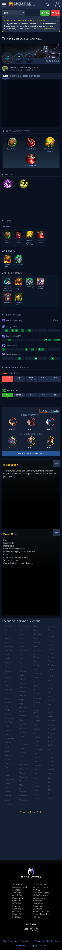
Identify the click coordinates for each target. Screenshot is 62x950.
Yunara (51, 761)
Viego (50, 712)
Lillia (21, 740)
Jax (20, 654)
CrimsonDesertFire (41, 914)
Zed (49, 777)
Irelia (21, 638)
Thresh (51, 653)
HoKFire (36, 917)
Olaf (35, 661)
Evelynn (8, 755)
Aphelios (8, 662)
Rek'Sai (36, 701)
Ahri (6, 630)
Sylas (35, 802)
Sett (35, 753)
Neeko (36, 638)
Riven (35, 724)
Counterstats (18, 892)
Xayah (50, 737)
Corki (7, 726)
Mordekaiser (24, 795)
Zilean (50, 790)
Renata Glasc (36, 711)
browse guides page (46, 28)
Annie (7, 658)
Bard (7, 685)
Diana (7, 734)
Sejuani (36, 741)
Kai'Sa (21, 675)
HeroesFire (17, 914)
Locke (21, 748)
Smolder (37, 786)
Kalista (22, 679)
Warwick (51, 729)
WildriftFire (17, 895)
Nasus (36, 630)
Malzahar (23, 768)
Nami (35, 626)
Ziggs (50, 786)
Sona (35, 790)
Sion (35, 773)
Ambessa (9, 646)
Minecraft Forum (40, 887)
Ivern (21, 642)
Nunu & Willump (37, 655)
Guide (5, 76)
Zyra (50, 798)
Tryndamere (53, 665)
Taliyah (51, 636)
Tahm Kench (50, 631)
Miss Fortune (22, 790)
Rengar (36, 720)
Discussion (15, 76)
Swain (36, 798)
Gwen (7, 799)
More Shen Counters (31, 453)
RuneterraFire (18, 898)
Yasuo (50, 749)
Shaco (36, 757)
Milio (21, 785)
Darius (8, 730)
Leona (21, 736)
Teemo (51, 649)
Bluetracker (38, 900)
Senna (36, 745)
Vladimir (51, 720)
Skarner (36, 781)
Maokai (22, 773)
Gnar (7, 787)
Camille (8, 714)
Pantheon (37, 673)
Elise (7, 751)
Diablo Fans (38, 906)
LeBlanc (22, 728)
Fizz (6, 771)
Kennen (22, 707)
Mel (20, 781)
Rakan (36, 693)
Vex (49, 704)
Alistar (7, 642)
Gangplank (9, 779)
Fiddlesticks (10, 763)
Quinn (36, 689)
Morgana (23, 799)
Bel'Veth (8, 689)
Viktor (50, 716)
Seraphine (37, 749)
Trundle (51, 661)
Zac (49, 773)
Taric (50, 644)
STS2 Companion (41, 911)
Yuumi (50, 765)
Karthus (22, 687)
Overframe (37, 909)
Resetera (16, 906)
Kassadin (23, 691)
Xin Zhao (51, 745)
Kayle (21, 699)
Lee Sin (22, 732)
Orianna (37, 665)
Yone (50, 753)
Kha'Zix (22, 711)
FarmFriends (18, 909)
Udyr (50, 679)
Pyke (35, 681)
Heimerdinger (25, 626)
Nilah (35, 646)
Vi (48, 708)
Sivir (35, 777)
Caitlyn (8, 710)
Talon (50, 640)
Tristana (51, 657)
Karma (22, 683)
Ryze (35, 733)
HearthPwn (38, 903)
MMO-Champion (40, 895)
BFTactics (16, 917)
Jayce (21, 658)
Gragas (8, 791)
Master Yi (23, 777)
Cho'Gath (9, 722)
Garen (7, 783)
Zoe (49, 794)
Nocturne (37, 650)
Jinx (20, 666)
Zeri (49, 781)
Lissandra (23, 744)
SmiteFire (16, 900)
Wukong (51, 733)
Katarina (23, 695)
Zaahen (51, 769)
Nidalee (36, 642)
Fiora (7, 767)
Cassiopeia (9, 718)
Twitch (50, 675)
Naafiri (22, 803)
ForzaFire (16, 911)
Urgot (50, 684)
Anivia (7, 654)
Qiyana (36, 685)
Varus (50, 688)
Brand (7, 697)
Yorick (50, 757)
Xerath (51, 741)
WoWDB (36, 890)
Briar (7, 706)
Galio (7, 775)
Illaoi (21, 634)
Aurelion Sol (8, 672)
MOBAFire (17, 884)
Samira (36, 737)
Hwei (21, 630)
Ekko (7, 746)
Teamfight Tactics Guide (31, 812)
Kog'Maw (23, 723)
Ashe (7, 666)
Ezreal (7, 759)
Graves (8, 795)
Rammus (37, 697)
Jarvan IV (23, 650)
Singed (36, 769)
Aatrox (8, 626)
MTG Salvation (39, 884)
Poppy (36, 677)
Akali (7, 634)
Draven (8, 742)
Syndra (51, 626)
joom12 (34, 67)
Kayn (21, 703)
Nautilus (37, 634)
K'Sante (22, 671)
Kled (21, 719)
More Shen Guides (31, 76)
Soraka (36, 794)
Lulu (21, 756)
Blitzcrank (9, 693)
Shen (35, 761)
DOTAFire (16, 903)
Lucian (22, 752)
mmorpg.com (39, 898)
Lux (20, 760)
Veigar (50, 696)
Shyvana (37, 765)
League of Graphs (20, 887)
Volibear (51, 724)
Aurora (8, 677)
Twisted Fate (51, 670)
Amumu (8, 650)
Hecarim (8, 803)
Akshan (8, 638)
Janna (21, 646)
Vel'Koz (51, 700)
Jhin (20, 662)
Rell (35, 706)
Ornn (35, 669)
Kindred (22, 715)
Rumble (36, 729)
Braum (8, 701)
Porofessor (17, 890)
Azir (6, 681)
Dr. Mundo (9, 738)
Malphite (23, 764)
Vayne (50, 692)
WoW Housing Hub (41, 892)
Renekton (37, 716)
